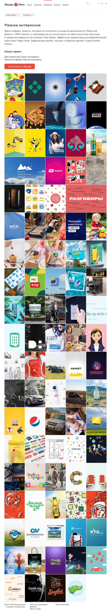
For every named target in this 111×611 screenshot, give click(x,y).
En (102, 3)
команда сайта (20, 607)
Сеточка (94, 34)
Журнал (66, 5)
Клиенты (57, 5)
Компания (38, 5)
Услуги (29, 5)
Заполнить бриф (19, 66)
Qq (106, 3)
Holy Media (50, 37)
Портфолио (48, 5)
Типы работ (11, 15)
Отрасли (27, 15)
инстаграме (43, 604)
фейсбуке (33, 607)
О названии (10, 607)
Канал (58, 604)
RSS (39, 609)
